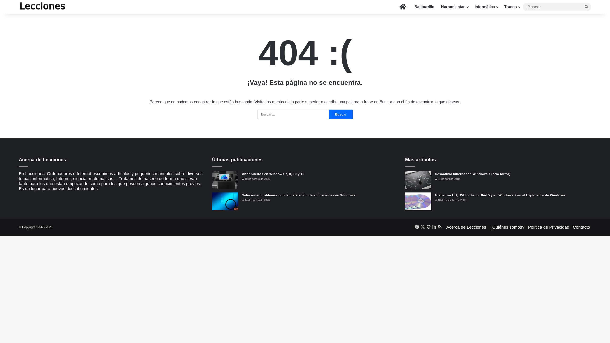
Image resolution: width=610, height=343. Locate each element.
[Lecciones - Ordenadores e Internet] (42, 6)
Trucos (510, 7)
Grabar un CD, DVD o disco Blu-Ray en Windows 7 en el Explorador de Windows (500, 195)
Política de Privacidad (548, 227)
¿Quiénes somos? (507, 227)
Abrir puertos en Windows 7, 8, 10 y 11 (273, 174)
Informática (485, 7)
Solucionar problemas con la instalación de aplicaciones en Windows (298, 195)
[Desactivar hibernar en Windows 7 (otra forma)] (418, 180)
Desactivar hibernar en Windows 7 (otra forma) (472, 174)
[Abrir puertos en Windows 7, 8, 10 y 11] (225, 180)
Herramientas (453, 7)
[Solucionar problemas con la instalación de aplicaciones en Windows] (225, 201)
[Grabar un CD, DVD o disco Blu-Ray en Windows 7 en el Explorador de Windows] (418, 201)
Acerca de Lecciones (466, 227)
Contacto (581, 227)
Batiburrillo (424, 7)
